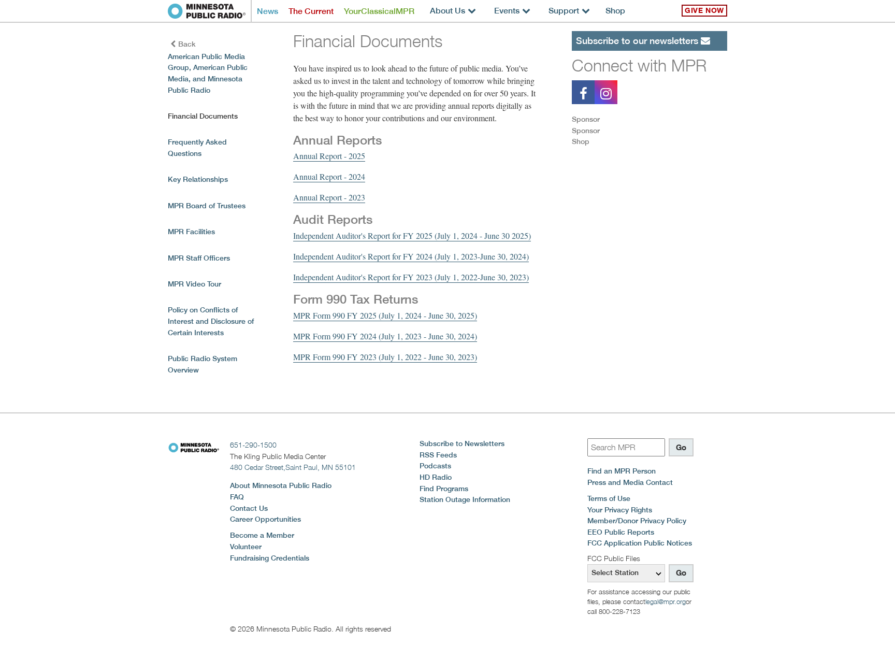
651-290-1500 (253, 444)
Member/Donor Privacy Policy (636, 521)
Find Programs (444, 488)
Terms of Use (608, 498)
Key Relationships (198, 179)
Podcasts (435, 466)
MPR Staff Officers (199, 258)
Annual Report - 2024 (329, 176)
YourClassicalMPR (379, 11)
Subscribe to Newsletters (462, 443)
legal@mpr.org (665, 601)
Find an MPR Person (621, 471)
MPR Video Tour (194, 284)
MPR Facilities (191, 231)
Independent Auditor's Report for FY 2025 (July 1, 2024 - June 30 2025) (412, 235)
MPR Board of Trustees (207, 206)
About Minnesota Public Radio (280, 485)
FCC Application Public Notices (639, 543)
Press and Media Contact (630, 482)
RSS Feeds (438, 455)
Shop (615, 11)
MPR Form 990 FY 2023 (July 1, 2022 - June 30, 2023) (385, 356)
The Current (311, 11)
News (267, 11)
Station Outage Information (465, 499)
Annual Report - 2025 (329, 155)
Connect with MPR (639, 65)
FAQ (237, 497)
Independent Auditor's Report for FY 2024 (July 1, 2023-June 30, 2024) (411, 256)
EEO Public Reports (620, 532)
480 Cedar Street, (293, 467)
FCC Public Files (613, 558)
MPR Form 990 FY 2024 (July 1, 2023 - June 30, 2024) (385, 336)
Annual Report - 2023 (329, 197)
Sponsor (586, 119)
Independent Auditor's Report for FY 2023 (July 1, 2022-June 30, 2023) (411, 276)
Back (187, 44)
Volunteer (246, 546)
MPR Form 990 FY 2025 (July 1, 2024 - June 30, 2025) (385, 315)
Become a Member (262, 535)
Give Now (704, 10)
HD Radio (436, 477)
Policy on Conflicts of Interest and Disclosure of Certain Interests (211, 321)
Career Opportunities (265, 519)
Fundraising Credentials (269, 558)
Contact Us (249, 508)
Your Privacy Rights (619, 510)
